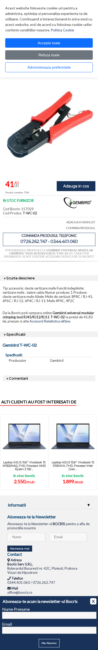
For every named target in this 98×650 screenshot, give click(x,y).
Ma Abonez (49, 643)
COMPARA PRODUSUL (80, 228)
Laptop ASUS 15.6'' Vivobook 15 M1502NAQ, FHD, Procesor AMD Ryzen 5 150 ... (24, 465)
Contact (14, 554)
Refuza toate (49, 55)
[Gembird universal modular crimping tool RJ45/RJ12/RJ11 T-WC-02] (49, 169)
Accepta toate (49, 43)
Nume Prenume (16, 609)
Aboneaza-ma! (20, 548)
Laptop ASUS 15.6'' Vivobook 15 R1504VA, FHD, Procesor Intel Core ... (73, 465)
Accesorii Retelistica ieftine (50, 321)
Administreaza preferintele (49, 67)
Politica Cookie (62, 30)
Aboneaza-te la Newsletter (31, 516)
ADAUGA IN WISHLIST (80, 222)
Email (7, 623)
